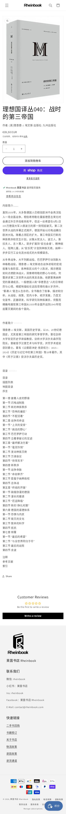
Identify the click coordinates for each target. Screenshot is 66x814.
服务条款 (35, 804)
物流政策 (11, 746)
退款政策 (11, 753)
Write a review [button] (33, 616)
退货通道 (11, 760)
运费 (25, 136)
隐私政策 (36, 799)
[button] (6, 5)
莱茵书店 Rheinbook (19, 799)
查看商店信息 (13, 196)
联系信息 (23, 804)
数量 (5, 142)
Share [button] (9, 576)
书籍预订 (11, 732)
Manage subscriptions (33, 808)
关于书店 (11, 739)
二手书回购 (13, 725)
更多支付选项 (32, 178)
